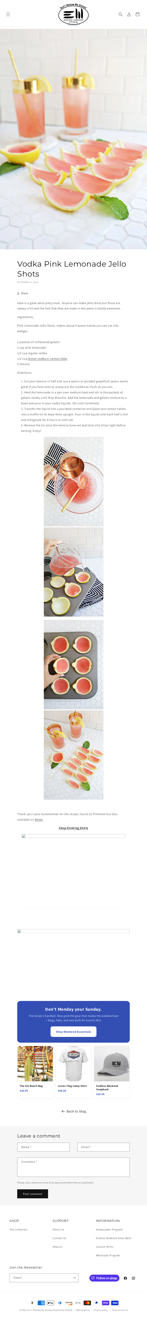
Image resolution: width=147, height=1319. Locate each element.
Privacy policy (101, 1310)
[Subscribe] (74, 1277)
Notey (39, 820)
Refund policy (83, 1310)
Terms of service (120, 1310)
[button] (8, 14)
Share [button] (24, 293)
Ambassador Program (109, 1229)
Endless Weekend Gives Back (113, 1238)
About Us (58, 1229)
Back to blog (76, 1111)
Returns (57, 1246)
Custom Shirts (105, 1246)
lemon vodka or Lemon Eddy (47, 359)
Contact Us (59, 1238)
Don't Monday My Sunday (39, 1310)
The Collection (19, 1229)
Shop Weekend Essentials (73, 1031)
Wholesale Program (108, 1255)
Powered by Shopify (63, 1310)
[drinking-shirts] (73, 837)
